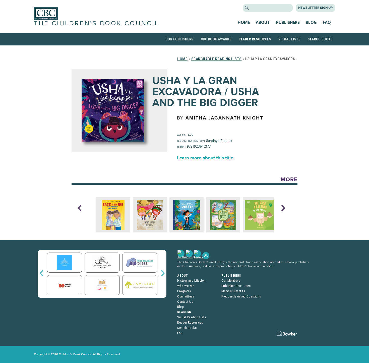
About (263, 22)
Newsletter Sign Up (315, 8)
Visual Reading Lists (191, 317)
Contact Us (185, 302)
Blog (311, 22)
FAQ (327, 22)
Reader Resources (255, 39)
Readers (184, 312)
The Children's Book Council (96, 23)
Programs (184, 291)
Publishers (288, 22)
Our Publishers (179, 39)
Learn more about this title (205, 158)
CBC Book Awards (216, 39)
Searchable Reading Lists (216, 59)
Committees (185, 296)
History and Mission (191, 280)
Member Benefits (233, 291)
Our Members (230, 280)
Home (244, 22)
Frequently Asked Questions (241, 296)
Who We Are (185, 286)
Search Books (320, 39)
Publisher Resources (236, 286)
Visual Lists (289, 39)
